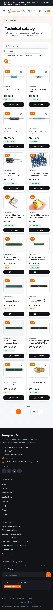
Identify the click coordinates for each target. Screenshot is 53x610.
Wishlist (5, 501)
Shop (4, 484)
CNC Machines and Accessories (15, 541)
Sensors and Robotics (11, 526)
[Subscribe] (48, 574)
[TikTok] (14, 471)
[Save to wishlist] (21, 72)
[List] (10, 61)
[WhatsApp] (19, 471)
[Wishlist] (40, 11)
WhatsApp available (13, 454)
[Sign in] (35, 11)
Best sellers (7, 497)
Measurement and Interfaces (14, 545)
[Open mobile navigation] (4, 11)
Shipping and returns (21, 606)
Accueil (4, 20)
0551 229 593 (10, 451)
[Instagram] (9, 471)
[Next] (40, 412)
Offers (4, 488)
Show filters (10, 55)
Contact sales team (12, 586)
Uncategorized (8, 549)
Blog (4, 506)
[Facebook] (4, 471)
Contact (5, 514)
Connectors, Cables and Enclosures (16, 538)
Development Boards (10, 530)
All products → (7, 554)
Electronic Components (11, 534)
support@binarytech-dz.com (16, 447)
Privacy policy (36, 606)
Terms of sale (7, 606)
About (4, 510)
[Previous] (13, 412)
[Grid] (6, 61)
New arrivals (7, 492)
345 (33, 412)
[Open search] (24, 11)
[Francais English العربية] (29, 11)
